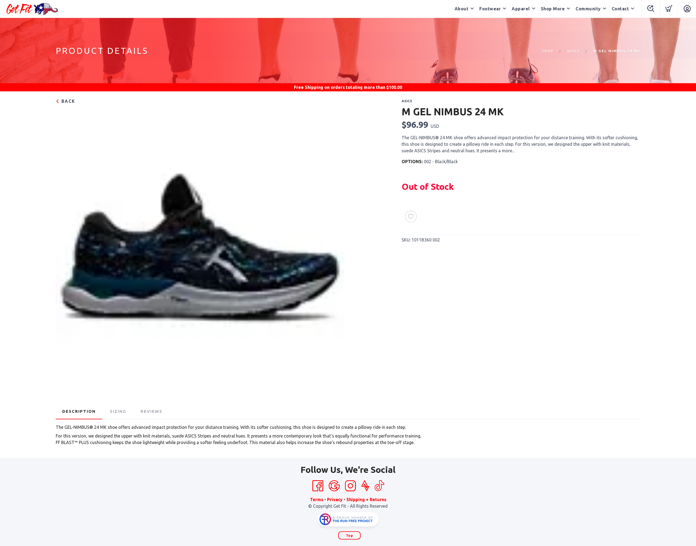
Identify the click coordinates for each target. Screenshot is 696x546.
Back (67, 101)
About (462, 8)
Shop (548, 51)
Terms (316, 499)
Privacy (335, 499)
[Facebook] (318, 486)
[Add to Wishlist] (411, 216)
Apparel (521, 8)
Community (588, 8)
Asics (573, 51)
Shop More (553, 8)
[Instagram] (350, 486)
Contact (620, 8)
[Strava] (365, 486)
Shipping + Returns (366, 499)
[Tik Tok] (379, 486)
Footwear (490, 8)
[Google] (334, 486)
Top (349, 535)
